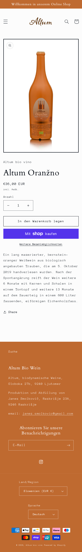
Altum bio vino (34, 545)
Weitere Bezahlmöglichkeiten (41, 244)
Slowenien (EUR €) (39, 491)
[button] (5, 21)
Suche (12, 351)
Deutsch (39, 514)
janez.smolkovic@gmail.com (47, 413)
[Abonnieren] (68, 445)
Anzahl (8, 196)
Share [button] (12, 312)
